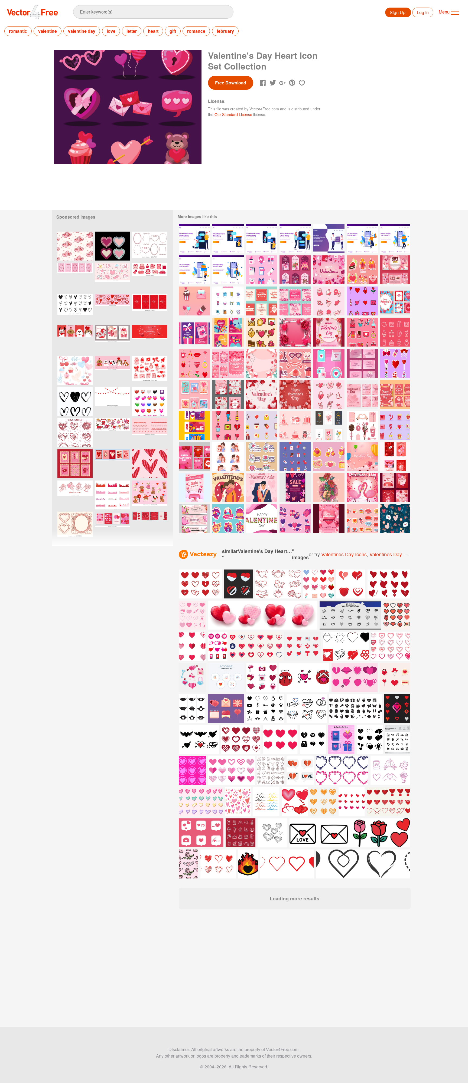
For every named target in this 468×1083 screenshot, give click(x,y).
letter (131, 31)
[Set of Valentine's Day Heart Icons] (261, 269)
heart (153, 31)
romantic (18, 31)
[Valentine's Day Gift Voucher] (395, 269)
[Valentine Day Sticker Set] (228, 518)
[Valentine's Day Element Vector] (362, 425)
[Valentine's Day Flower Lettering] (261, 518)
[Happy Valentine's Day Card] (228, 332)
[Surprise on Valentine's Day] (228, 487)
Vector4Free (32, 12)
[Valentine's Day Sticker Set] (395, 363)
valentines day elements (396, 554)
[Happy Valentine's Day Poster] (328, 332)
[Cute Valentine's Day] (295, 456)
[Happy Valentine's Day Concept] (261, 487)
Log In (423, 12)
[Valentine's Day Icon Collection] (261, 332)
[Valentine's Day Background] (261, 363)
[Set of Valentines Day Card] (228, 394)
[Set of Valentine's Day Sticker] (228, 425)
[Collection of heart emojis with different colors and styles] (149, 401)
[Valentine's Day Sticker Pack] (362, 269)
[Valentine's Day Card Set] (362, 363)
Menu (444, 12)
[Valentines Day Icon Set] (395, 425)
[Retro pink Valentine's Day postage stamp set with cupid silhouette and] (75, 463)
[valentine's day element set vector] (194, 301)
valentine (47, 31)
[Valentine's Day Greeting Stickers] (295, 425)
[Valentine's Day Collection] (261, 425)
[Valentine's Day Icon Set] (395, 332)
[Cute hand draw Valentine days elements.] (149, 370)
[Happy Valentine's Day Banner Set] (328, 425)
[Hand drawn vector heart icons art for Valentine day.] (75, 308)
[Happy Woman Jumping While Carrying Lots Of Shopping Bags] (362, 238)
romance (196, 31)
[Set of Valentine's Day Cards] (295, 301)
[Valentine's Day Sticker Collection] (295, 363)
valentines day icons (344, 554)
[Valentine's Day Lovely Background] (295, 394)
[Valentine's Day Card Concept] (194, 332)
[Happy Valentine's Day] (328, 269)
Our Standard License (233, 114)
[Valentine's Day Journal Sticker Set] (362, 518)
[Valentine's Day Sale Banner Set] (194, 518)
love (111, 31)
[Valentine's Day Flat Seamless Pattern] (395, 518)
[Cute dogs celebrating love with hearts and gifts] (149, 494)
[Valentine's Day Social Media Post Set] (395, 301)
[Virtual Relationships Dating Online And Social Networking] (328, 238)
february (225, 31)
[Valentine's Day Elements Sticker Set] (328, 301)
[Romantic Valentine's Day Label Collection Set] (295, 269)
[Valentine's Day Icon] (362, 301)
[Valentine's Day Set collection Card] (261, 301)
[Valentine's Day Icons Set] (228, 301)
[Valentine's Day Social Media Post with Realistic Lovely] (194, 456)
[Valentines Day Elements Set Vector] (328, 363)
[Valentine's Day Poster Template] (328, 518)
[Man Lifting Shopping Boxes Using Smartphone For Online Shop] (395, 238)
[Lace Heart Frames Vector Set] (112, 246)
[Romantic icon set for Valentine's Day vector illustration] (261, 677)
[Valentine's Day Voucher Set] (194, 425)
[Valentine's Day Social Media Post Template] (362, 394)
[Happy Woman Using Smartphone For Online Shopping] (228, 269)
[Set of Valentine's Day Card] (228, 363)
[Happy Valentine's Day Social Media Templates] (395, 487)
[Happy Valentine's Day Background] (295, 332)
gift (173, 31)
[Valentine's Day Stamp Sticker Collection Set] (194, 394)
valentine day (81, 31)
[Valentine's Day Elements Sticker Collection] (328, 394)
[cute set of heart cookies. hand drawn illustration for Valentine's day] (75, 432)
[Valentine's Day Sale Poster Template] (194, 487)
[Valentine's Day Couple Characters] (228, 456)
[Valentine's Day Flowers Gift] (328, 487)
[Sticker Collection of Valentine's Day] (328, 456)
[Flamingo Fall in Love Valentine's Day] (362, 487)
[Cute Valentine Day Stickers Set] (295, 518)
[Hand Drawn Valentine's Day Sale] (295, 487)
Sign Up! (398, 12)
